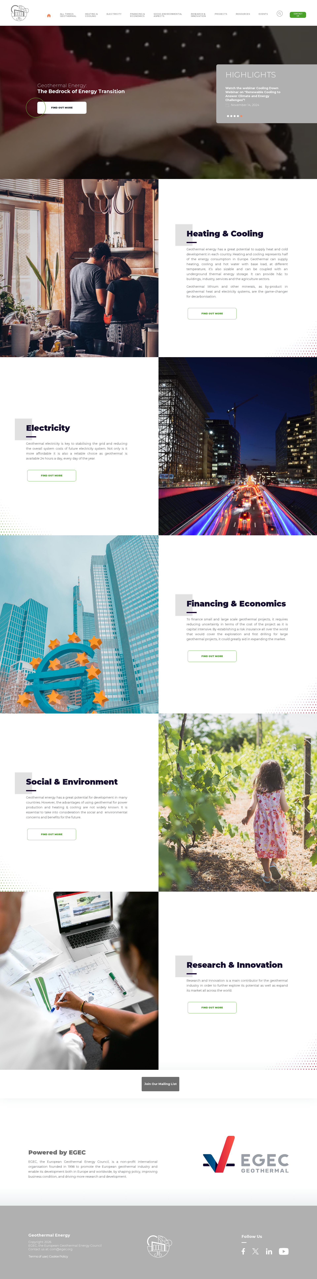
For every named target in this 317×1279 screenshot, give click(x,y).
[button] (228, 116)
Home (49, 15)
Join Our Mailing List (160, 1084)
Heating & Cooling (91, 15)
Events (263, 14)
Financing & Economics (137, 15)
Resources (243, 14)
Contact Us (298, 15)
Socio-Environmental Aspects (168, 15)
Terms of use (37, 1256)
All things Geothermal (68, 15)
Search (280, 14)
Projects (221, 14)
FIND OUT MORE (62, 107)
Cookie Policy (58, 1256)
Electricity (114, 14)
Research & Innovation (198, 15)
